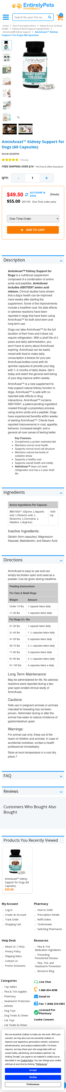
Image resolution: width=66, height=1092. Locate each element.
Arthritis (8, 1006)
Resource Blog (45, 971)
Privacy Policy (13, 951)
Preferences (33, 1084)
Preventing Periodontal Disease (46, 956)
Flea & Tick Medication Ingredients (48, 948)
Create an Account (15, 914)
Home (6, 25)
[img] (10, 159)
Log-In (8, 910)
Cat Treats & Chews (15, 1025)
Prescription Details (48, 914)
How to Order (45, 910)
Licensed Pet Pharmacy (47, 1011)
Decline (33, 1077)
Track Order (12, 919)
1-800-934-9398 (48, 990)
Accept (33, 1070)
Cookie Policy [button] (27, 1060)
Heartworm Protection (17, 1001)
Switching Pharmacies (49, 929)
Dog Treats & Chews (16, 1015)
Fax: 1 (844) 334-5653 (52, 1003)
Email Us (44, 996)
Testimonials (44, 924)
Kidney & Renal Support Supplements (30, 28)
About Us (10, 946)
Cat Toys (9, 1020)
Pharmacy (10, 996)
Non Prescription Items (24, 25)
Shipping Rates (13, 956)
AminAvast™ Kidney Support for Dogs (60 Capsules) (17, 882)
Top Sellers (10, 986)
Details (54, 194)
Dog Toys (9, 1010)
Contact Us (11, 961)
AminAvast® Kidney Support (17, 31)
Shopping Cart (13, 924)
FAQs (21, 946)
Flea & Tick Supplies (15, 991)
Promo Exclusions (15, 965)
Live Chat (45, 981)
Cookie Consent (44, 1019)
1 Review (24, 159)
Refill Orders (44, 919)
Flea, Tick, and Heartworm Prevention (48, 964)
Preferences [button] (41, 1064)
